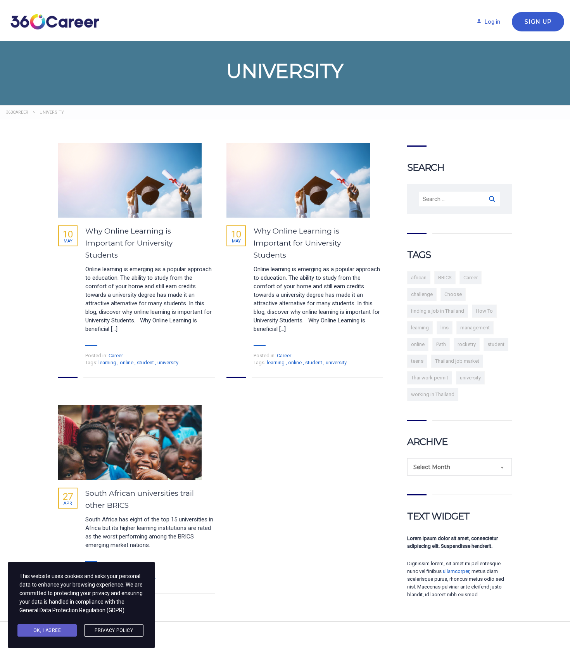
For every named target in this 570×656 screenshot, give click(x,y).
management (475, 328)
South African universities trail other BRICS (139, 499)
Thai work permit (429, 378)
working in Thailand (432, 394)
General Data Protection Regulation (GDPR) (71, 610)
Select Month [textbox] (431, 467)
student (146, 362)
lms (444, 328)
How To (484, 311)
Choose (453, 294)
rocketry (467, 344)
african (419, 277)
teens (417, 361)
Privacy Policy (114, 630)
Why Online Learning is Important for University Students (129, 243)
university (167, 362)
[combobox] (459, 467)
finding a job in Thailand (437, 311)
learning (107, 362)
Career (116, 355)
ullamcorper (456, 571)
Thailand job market (457, 361)
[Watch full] (130, 180)
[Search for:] (459, 199)
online (127, 362)
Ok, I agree (47, 630)
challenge (422, 294)
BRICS (445, 277)
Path (441, 344)
